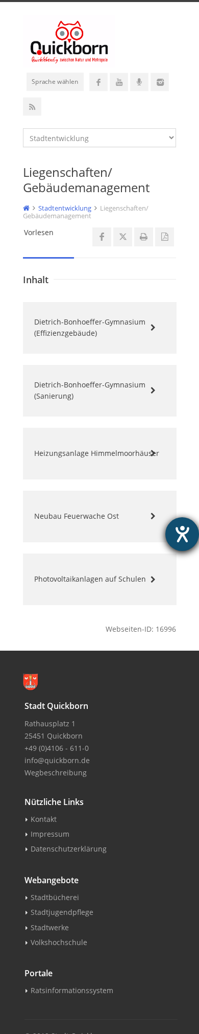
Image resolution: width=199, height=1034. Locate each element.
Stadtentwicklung (64, 208)
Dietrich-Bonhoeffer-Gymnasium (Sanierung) (89, 390)
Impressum (50, 834)
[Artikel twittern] (122, 236)
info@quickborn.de (57, 760)
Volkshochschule (59, 942)
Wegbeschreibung (55, 772)
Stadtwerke (50, 927)
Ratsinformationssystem (72, 990)
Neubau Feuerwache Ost (76, 516)
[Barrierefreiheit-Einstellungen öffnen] (182, 534)
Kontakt (44, 819)
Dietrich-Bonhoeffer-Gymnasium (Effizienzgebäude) (89, 327)
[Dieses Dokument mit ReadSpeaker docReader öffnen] (164, 236)
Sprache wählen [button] (55, 81)
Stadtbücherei (55, 897)
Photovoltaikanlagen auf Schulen (90, 579)
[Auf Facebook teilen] (101, 236)
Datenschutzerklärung (69, 849)
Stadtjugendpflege (62, 912)
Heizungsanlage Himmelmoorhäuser (96, 453)
